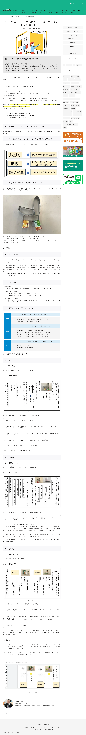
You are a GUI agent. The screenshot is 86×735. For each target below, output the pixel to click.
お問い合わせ (59, 727)
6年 (80, 65)
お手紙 (64, 127)
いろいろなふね (66, 86)
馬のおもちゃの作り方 (67, 114)
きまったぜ (73, 108)
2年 (67, 65)
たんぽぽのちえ (66, 108)
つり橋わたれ (71, 79)
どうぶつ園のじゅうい (74, 89)
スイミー (65, 79)
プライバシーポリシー (42, 727)
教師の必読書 (73, 42)
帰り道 (64, 92)
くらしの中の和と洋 (77, 114)
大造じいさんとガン (77, 111)
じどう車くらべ (66, 83)
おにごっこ (75, 124)
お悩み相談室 (73, 46)
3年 (70, 65)
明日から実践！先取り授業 (73, 31)
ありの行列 (65, 121)
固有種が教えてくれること (76, 86)
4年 (74, 65)
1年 (63, 65)
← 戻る (5, 713)
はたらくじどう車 (74, 83)
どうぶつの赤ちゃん (67, 124)
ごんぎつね (78, 79)
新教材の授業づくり (72, 38)
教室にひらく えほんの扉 (72, 50)
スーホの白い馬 (66, 118)
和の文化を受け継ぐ (75, 118)
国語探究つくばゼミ (72, 27)
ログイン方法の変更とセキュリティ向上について (73, 3)
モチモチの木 (65, 89)
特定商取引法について (30, 727)
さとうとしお (72, 95)
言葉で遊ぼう (77, 92)
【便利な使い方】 (73, 53)
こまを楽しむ (70, 92)
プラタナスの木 (66, 105)
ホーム (4, 16)
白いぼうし (65, 95)
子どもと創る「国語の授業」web (15, 732)
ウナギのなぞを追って (67, 111)
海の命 (71, 121)
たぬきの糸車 (65, 102)
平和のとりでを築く (75, 76)
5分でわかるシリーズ (72, 35)
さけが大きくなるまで (75, 105)
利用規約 (52, 727)
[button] (79, 10)
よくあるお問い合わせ (38, 729)
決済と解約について (49, 729)
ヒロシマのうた (66, 76)
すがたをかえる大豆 (74, 102)
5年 (77, 65)
